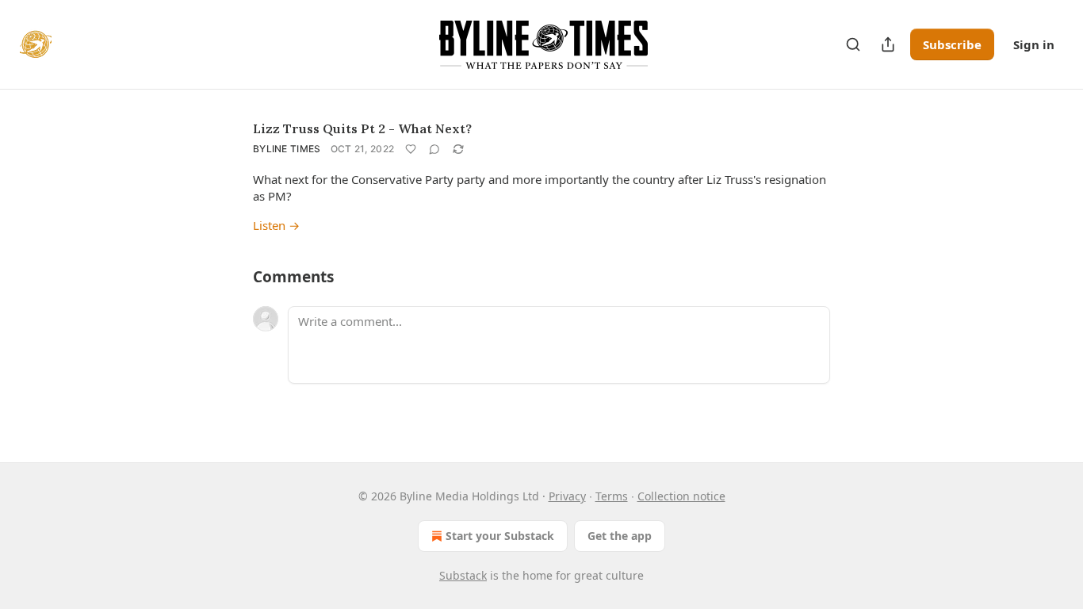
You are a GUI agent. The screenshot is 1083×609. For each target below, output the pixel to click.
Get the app (619, 535)
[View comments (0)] (434, 149)
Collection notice (681, 496)
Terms (611, 496)
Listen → (276, 225)
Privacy (567, 496)
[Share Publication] (888, 44)
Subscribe (952, 44)
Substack (463, 575)
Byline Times (287, 149)
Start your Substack (500, 535)
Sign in (1033, 44)
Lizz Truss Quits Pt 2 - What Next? (362, 128)
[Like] (410, 149)
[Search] (853, 44)
